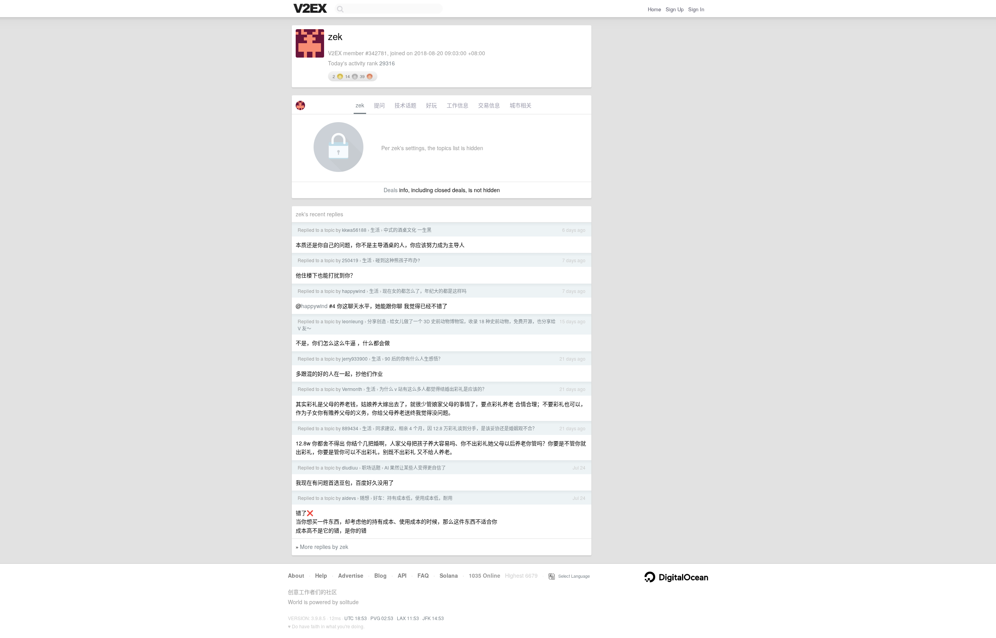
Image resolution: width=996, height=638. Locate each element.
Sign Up (675, 9)
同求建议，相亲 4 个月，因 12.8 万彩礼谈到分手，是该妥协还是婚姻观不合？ (456, 428)
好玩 (431, 105)
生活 (375, 229)
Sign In (696, 9)
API (402, 575)
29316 (387, 63)
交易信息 (489, 105)
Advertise (350, 575)
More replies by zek (324, 546)
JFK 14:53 (433, 618)
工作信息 (457, 105)
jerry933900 (355, 358)
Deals (391, 190)
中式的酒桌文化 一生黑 (407, 229)
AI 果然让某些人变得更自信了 (415, 467)
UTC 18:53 (355, 618)
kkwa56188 (354, 229)
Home (654, 9)
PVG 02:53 (381, 618)
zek (360, 105)
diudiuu (350, 467)
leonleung (352, 321)
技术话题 (405, 105)
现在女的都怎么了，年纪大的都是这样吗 (424, 290)
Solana (449, 575)
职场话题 (371, 467)
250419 (350, 260)
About (296, 575)
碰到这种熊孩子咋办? (397, 260)
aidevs (349, 497)
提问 (379, 105)
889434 (350, 428)
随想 (364, 497)
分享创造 (376, 321)
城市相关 (520, 105)
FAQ (423, 575)
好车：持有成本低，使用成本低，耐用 (412, 497)
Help (321, 575)
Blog (380, 575)
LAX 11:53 (408, 618)
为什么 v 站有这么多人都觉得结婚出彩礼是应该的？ (433, 389)
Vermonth (352, 389)
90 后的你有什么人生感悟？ (414, 358)
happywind (353, 290)
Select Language (572, 576)
